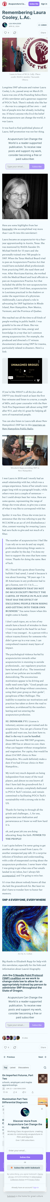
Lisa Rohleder (15, 24)
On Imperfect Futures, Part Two (17, 1077)
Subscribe (34, 4)
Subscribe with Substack (27, 1167)
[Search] (45, 1067)
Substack (11, 1196)
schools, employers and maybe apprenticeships (17, 1083)
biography (7, 229)
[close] (42, 1109)
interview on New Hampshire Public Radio (23, 427)
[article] (25, 1084)
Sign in (44, 4)
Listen (44, 25)
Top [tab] (5, 1067)
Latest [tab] (13, 1067)
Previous (11, 1057)
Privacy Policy (33, 1179)
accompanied (8, 875)
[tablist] (16, 1067)
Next (40, 1057)
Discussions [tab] (23, 1067)
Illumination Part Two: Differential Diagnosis (15, 1101)
